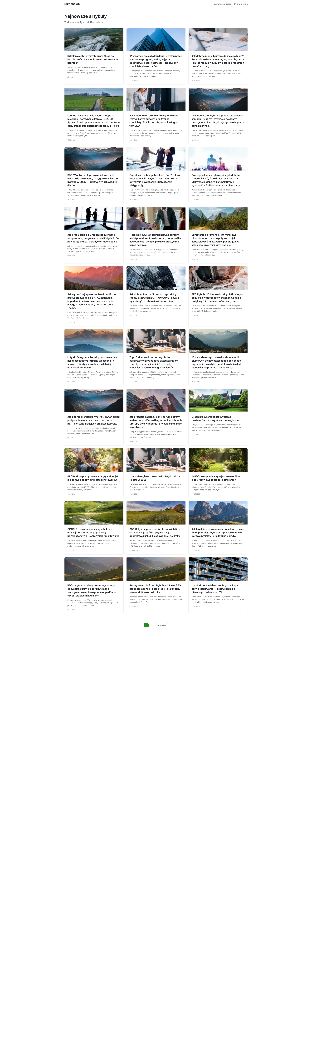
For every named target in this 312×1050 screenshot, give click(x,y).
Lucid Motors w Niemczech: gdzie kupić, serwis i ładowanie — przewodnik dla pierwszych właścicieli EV (215, 589)
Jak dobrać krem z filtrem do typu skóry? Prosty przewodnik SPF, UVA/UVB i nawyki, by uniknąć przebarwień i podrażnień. (154, 298)
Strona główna (241, 4)
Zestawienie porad (222, 4)
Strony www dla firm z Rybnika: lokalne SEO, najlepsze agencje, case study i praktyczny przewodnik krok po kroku (155, 589)
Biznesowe (72, 4)
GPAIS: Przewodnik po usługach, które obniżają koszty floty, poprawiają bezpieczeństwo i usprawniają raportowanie (93, 532)
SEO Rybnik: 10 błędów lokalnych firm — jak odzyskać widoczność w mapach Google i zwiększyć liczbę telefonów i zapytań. (217, 298)
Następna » (161, 625)
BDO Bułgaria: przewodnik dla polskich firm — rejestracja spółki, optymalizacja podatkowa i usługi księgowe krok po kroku (154, 532)
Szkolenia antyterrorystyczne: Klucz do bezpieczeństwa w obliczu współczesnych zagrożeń (92, 59)
